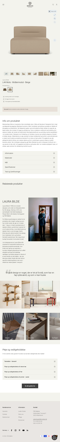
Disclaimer (21, 420)
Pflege (20, 417)
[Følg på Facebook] (11, 430)
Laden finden (22, 411)
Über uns (20, 414)
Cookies (4, 414)
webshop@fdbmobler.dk (40, 419)
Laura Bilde (5, 80)
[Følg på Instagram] (15, 430)
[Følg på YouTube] (23, 430)
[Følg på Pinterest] (19, 430)
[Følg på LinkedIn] (27, 430)
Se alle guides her (30, 386)
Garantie (4, 411)
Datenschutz (6, 417)
